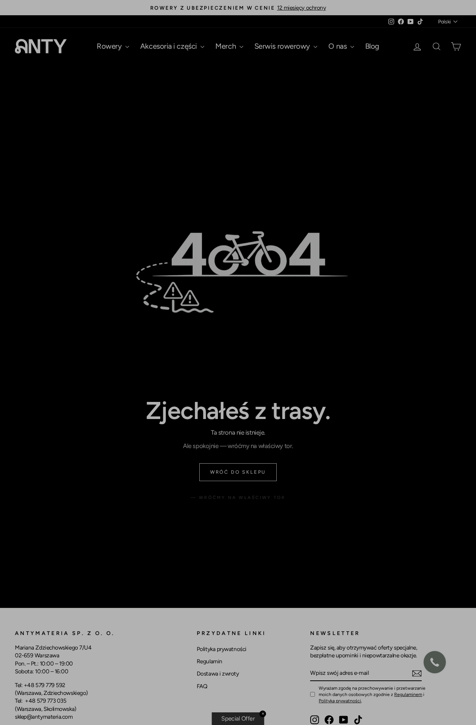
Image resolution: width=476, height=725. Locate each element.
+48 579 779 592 (44, 685)
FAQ (202, 686)
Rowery (110, 46)
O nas (338, 46)
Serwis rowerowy (283, 46)
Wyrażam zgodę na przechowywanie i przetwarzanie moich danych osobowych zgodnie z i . (372, 694)
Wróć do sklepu (238, 472)
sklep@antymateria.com (44, 716)
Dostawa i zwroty (218, 673)
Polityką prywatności (340, 700)
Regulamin (209, 661)
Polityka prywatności (222, 648)
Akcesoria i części (169, 46)
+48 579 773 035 (45, 700)
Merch (226, 46)
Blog (372, 46)
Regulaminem (408, 694)
